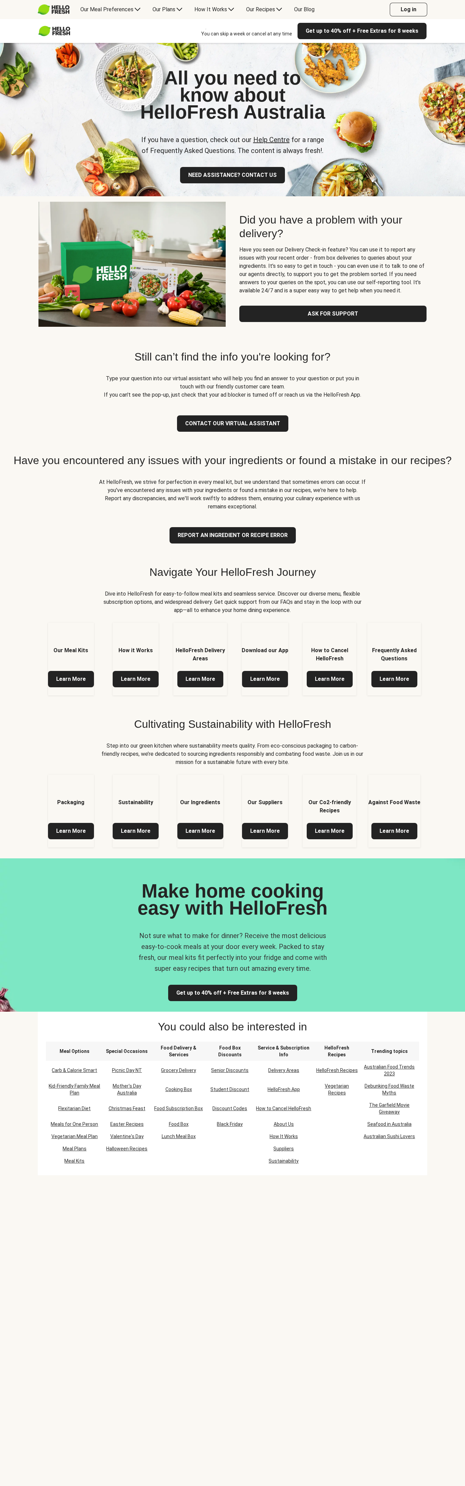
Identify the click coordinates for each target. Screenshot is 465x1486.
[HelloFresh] (53, 9)
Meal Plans (74, 1148)
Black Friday (230, 1124)
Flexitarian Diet (74, 1108)
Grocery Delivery (178, 1070)
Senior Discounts (229, 1070)
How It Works (284, 1136)
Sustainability (284, 1161)
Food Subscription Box (178, 1108)
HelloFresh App (284, 1089)
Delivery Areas (283, 1070)
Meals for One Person (74, 1124)
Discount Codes (229, 1108)
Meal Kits (74, 1161)
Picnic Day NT (127, 1070)
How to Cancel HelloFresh (283, 1108)
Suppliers (283, 1148)
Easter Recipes (127, 1124)
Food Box (179, 1124)
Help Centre (271, 140)
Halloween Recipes (126, 1148)
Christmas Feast (127, 1108)
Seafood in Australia (389, 1124)
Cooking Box (178, 1089)
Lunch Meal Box (179, 1136)
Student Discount (229, 1089)
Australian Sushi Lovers (389, 1136)
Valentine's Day (127, 1136)
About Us (284, 1124)
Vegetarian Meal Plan (74, 1136)
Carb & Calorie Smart (74, 1070)
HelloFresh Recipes (337, 1070)
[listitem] (70, 659)
